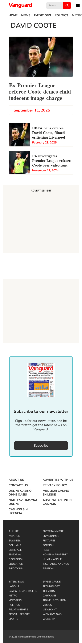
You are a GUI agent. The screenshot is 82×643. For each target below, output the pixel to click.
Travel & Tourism (54, 600)
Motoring (15, 600)
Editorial (15, 554)
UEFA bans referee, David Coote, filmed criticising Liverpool (48, 132)
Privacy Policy (55, 485)
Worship (49, 619)
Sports (13, 619)
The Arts (49, 591)
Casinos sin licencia (18, 511)
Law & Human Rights (23, 591)
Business (15, 540)
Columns (15, 545)
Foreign (48, 545)
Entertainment (53, 531)
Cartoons (49, 595)
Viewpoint (50, 609)
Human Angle (52, 559)
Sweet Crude (52, 581)
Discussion (16, 559)
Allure (14, 531)
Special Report (19, 614)
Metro (13, 595)
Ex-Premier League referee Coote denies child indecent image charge (40, 91)
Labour (14, 586)
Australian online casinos (58, 502)
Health (47, 550)
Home (13, 15)
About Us (16, 480)
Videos (47, 605)
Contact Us (18, 485)
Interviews (16, 581)
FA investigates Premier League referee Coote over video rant (51, 160)
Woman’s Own (52, 614)
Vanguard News (20, 5)
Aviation (14, 536)
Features (49, 540)
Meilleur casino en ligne (56, 493)
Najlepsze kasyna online (23, 502)
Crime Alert (17, 550)
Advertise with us (58, 480)
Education (16, 564)
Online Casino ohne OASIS (20, 493)
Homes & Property (55, 554)
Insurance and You (56, 564)
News (25, 15)
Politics (61, 15)
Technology (51, 586)
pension (48, 568)
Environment (52, 536)
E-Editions (42, 15)
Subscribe (41, 445)
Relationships (18, 609)
